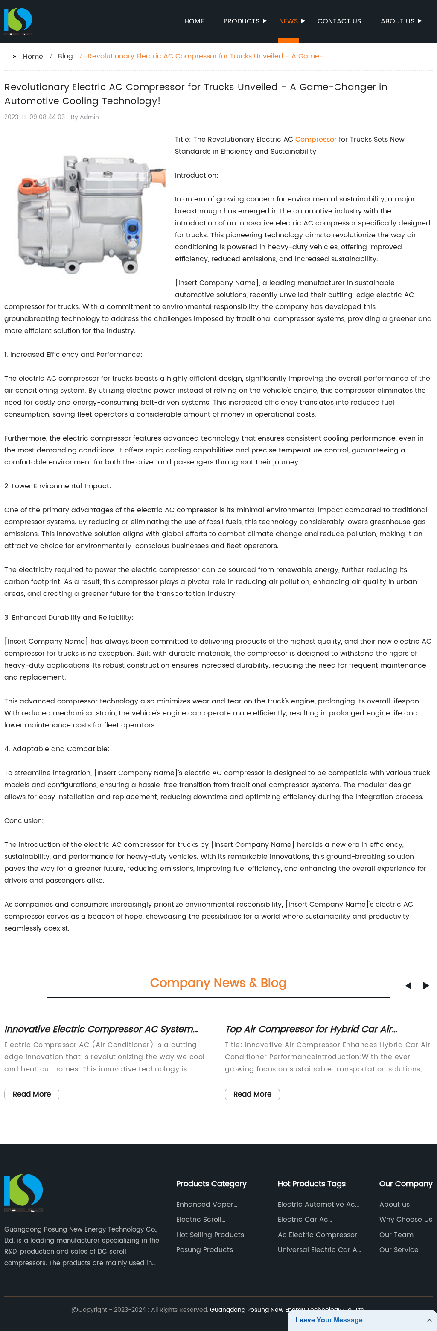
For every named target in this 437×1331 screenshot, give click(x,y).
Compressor (316, 139)
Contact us (339, 21)
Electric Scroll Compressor (198, 1219)
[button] (408, 985)
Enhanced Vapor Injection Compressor (212, 1205)
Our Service (399, 1249)
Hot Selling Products (210, 1235)
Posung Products (204, 1250)
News (288, 21)
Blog (65, 56)
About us (397, 21)
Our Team (396, 1235)
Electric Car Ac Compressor (303, 1219)
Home (194, 21)
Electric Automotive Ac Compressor (316, 1205)
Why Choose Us (405, 1219)
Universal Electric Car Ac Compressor (319, 1250)
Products (241, 21)
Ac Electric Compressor (317, 1235)
